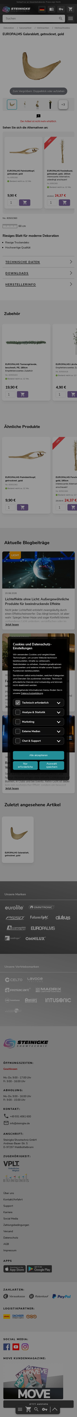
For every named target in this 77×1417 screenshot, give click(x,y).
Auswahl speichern (51, 765)
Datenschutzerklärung (32, 693)
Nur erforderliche (25, 765)
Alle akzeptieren (38, 755)
